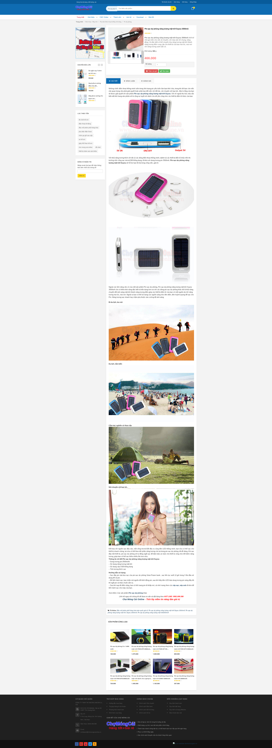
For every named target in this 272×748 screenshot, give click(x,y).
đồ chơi (98, 147)
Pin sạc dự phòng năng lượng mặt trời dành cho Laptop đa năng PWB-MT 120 (142, 678)
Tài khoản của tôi (166, 2)
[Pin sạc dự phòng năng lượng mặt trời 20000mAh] (182, 661)
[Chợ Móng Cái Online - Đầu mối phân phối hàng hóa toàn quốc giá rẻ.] (83, 8)
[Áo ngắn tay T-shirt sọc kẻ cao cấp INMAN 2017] (82, 74)
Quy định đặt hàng (175, 706)
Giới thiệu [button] (91, 17)
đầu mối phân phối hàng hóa (88, 127)
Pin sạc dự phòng (136, 593)
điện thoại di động (85, 124)
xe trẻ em (82, 139)
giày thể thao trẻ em (85, 143)
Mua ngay (165, 71)
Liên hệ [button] (128, 17)
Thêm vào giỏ (152, 71)
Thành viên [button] (117, 17)
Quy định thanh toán (175, 703)
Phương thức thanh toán (116, 710)
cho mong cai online (85, 147)
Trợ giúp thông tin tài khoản (117, 706)
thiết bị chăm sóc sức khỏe (88, 151)
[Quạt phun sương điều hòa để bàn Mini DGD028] (82, 86)
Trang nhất (80, 17)
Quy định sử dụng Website (177, 710)
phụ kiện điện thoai (85, 131)
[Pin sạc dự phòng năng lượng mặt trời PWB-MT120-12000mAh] (161, 631)
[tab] (113, 81)
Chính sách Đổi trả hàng (146, 710)
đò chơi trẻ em (84, 120)
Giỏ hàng (184, 2)
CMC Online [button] (104, 17)
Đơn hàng (177, 2)
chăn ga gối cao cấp (85, 135)
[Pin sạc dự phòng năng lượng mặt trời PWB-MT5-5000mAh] (182, 631)
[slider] (148, 33)
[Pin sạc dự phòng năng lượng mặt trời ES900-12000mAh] (161, 661)
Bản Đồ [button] (151, 17)
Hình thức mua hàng (115, 713)
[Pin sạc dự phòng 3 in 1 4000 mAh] (118, 631)
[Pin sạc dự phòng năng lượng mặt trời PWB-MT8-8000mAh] (118, 661)
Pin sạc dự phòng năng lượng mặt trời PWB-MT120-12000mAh (163, 649)
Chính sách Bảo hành (145, 706)
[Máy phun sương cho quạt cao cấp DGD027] (82, 99)
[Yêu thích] (123, 632)
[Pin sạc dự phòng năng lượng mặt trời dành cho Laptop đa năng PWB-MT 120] (140, 661)
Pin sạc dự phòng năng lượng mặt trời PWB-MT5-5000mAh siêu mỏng (142, 649)
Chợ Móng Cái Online (133, 599)
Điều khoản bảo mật (175, 713)
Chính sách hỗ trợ (144, 713)
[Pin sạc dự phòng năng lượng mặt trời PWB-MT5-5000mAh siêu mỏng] (140, 631)
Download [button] (140, 17)
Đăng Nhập (193, 2)
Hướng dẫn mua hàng (115, 703)
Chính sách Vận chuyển (146, 703)
